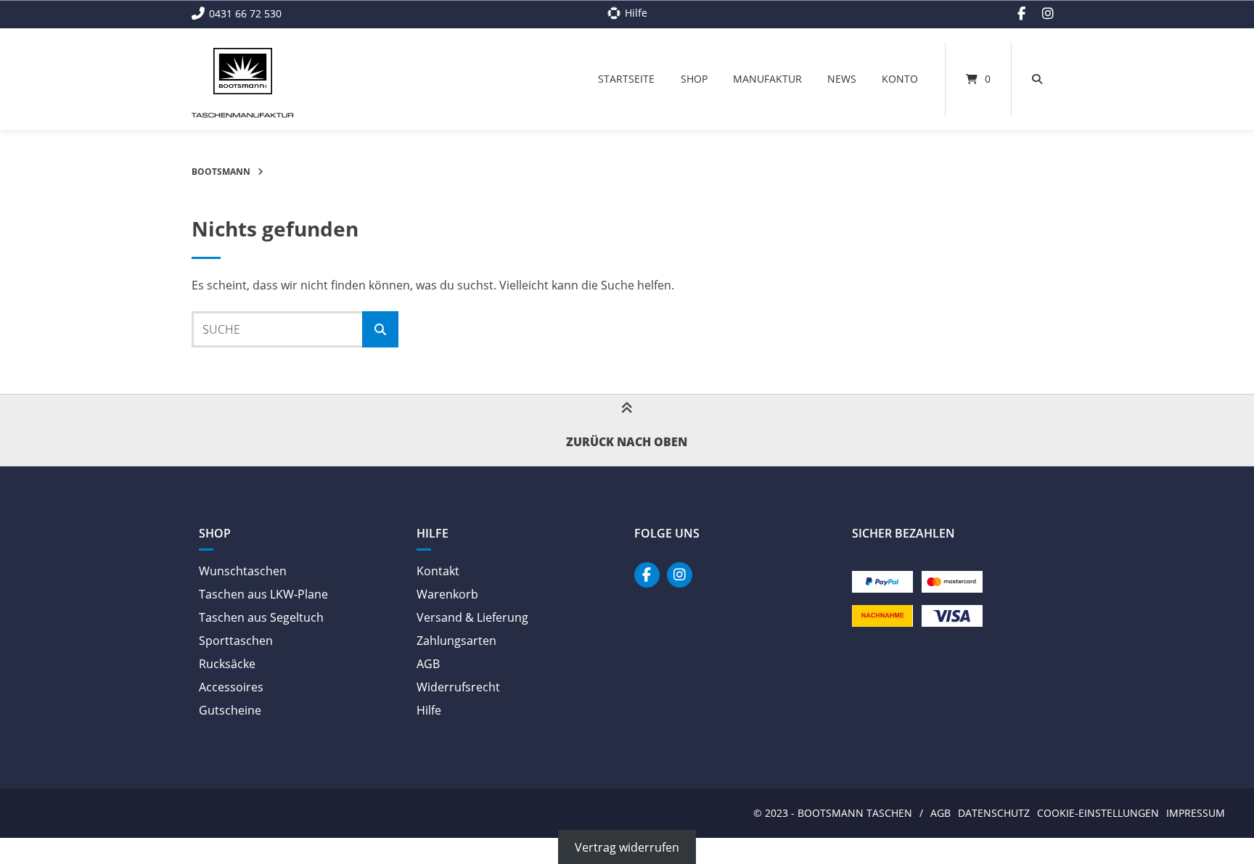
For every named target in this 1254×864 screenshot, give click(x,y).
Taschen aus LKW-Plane (263, 594)
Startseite (626, 79)
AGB (428, 664)
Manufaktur (767, 79)
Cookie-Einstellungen (1098, 813)
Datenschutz (994, 813)
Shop (694, 79)
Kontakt (438, 571)
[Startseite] (242, 71)
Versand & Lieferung (472, 617)
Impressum (1195, 813)
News (841, 79)
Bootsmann (221, 171)
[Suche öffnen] (1037, 79)
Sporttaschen (236, 641)
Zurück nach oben (626, 442)
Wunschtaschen (243, 571)
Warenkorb (447, 594)
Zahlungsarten (456, 641)
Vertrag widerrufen (627, 847)
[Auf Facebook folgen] (1021, 13)
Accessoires (231, 687)
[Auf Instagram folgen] (1048, 13)
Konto (900, 79)
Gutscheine (230, 710)
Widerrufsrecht (458, 687)
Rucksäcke (227, 664)
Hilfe (429, 710)
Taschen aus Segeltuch (261, 617)
